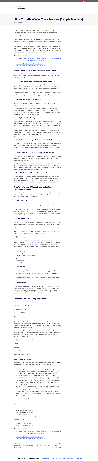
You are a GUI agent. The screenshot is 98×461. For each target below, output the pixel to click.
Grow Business (77, 7)
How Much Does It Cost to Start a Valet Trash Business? (30, 60)
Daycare (59, 15)
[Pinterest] (83, 1)
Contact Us (78, 1)
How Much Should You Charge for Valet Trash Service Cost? (31, 65)
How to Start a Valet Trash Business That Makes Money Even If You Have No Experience (38, 58)
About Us (73, 1)
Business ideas (40, 7)
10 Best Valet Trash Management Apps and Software (29, 63)
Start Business (59, 7)
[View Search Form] (83, 8)
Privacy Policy (70, 458)
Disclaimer (79, 458)
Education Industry (52, 15)
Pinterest (64, 458)
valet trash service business (52, 39)
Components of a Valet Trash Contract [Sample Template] (23, 445)
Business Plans (50, 7)
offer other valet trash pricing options (35, 242)
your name (19, 182)
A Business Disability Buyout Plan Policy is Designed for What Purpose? (50, 445)
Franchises (68, 7)
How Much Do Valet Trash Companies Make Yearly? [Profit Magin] (32, 62)
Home (33, 7)
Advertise (52, 458)
